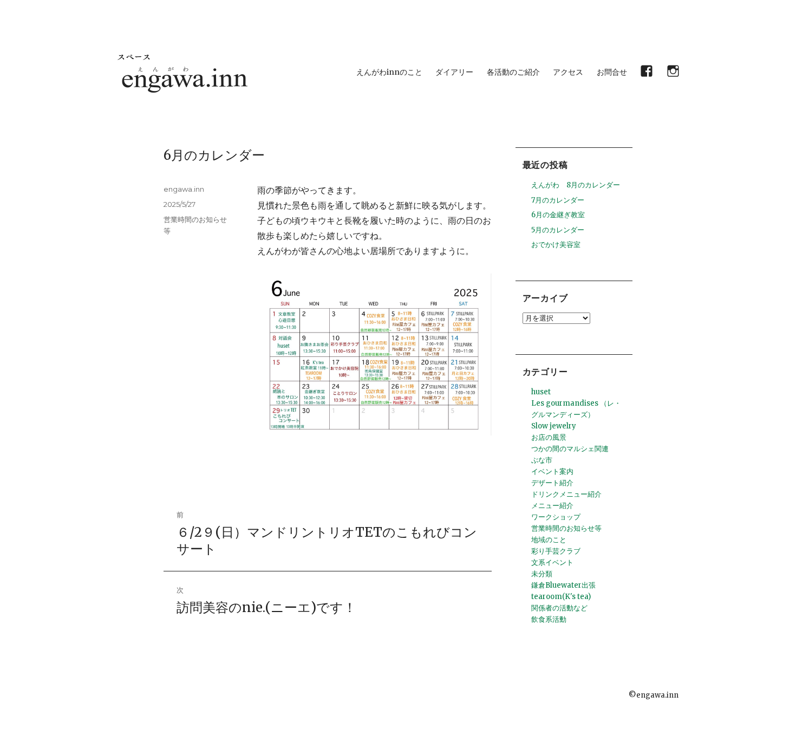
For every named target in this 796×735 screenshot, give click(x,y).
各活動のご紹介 (513, 72)
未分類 (541, 573)
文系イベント (552, 562)
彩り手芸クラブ (555, 551)
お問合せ (612, 72)
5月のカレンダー (557, 230)
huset (541, 391)
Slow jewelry (553, 426)
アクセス (568, 72)
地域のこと (548, 539)
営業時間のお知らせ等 (566, 528)
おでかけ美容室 (555, 244)
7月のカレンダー (557, 200)
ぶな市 (541, 460)
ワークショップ (555, 517)
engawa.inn (184, 189)
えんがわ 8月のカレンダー (575, 185)
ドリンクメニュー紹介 (566, 494)
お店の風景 (548, 437)
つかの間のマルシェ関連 (570, 448)
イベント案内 (552, 471)
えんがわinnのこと (389, 72)
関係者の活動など (559, 608)
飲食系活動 (548, 619)
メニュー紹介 (552, 505)
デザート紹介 (552, 482)
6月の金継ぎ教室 (558, 214)
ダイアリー (454, 72)
